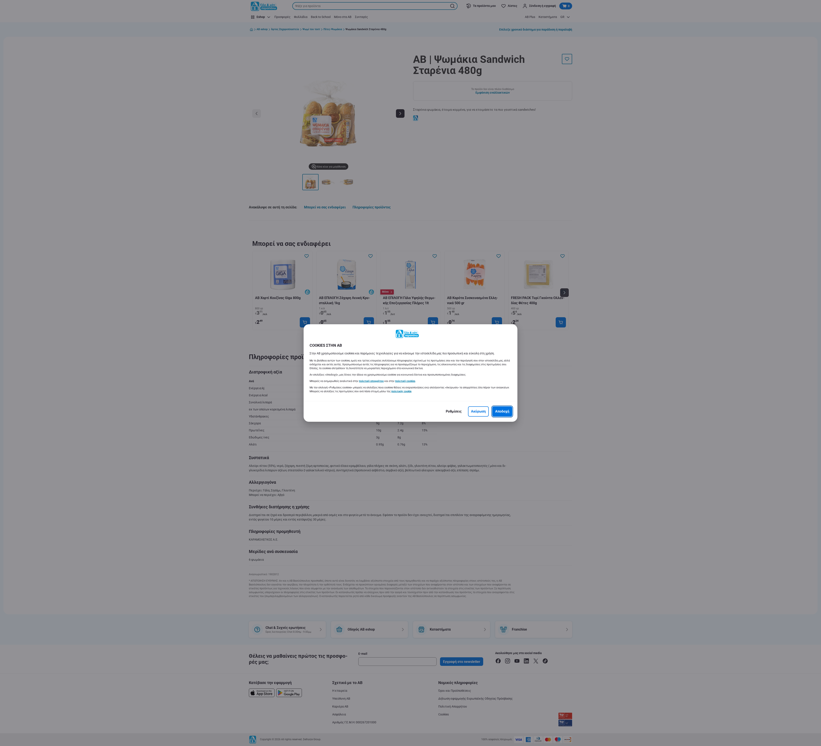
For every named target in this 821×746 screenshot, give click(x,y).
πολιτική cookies (405, 381)
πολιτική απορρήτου (371, 381)
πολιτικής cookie (401, 391)
